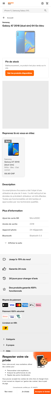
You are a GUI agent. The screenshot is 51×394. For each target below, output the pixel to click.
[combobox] (22, 10)
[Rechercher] (45, 10)
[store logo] (10, 3)
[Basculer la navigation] (3, 3)
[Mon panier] (47, 3)
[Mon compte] (42, 3)
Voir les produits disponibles (19, 73)
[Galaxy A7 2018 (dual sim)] (13, 149)
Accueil (10, 17)
